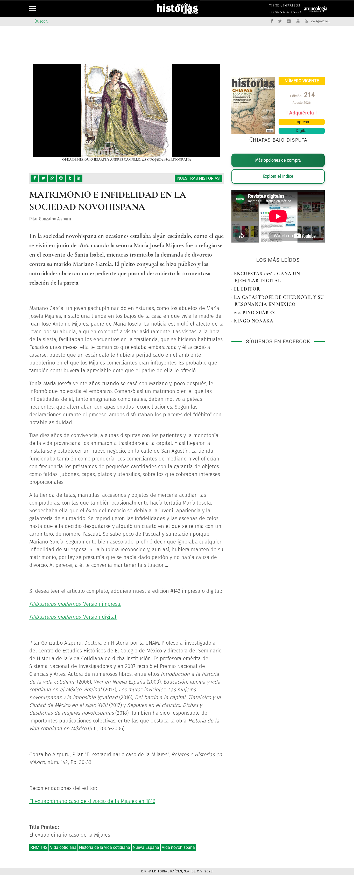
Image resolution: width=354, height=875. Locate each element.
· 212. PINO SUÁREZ (253, 312)
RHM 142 (38, 847)
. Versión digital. (73, 617)
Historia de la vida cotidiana (104, 847)
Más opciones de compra (278, 160)
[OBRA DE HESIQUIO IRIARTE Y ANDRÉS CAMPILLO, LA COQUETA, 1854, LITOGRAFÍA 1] (126, 110)
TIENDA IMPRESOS (284, 6)
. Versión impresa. (75, 604)
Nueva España (146, 847)
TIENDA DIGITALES (285, 12)
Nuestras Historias (198, 178)
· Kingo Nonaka (252, 321)
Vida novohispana (178, 847)
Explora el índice (278, 176)
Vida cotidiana (63, 847)
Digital (302, 130)
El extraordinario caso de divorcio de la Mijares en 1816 (92, 801)
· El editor (245, 289)
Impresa (301, 121)
